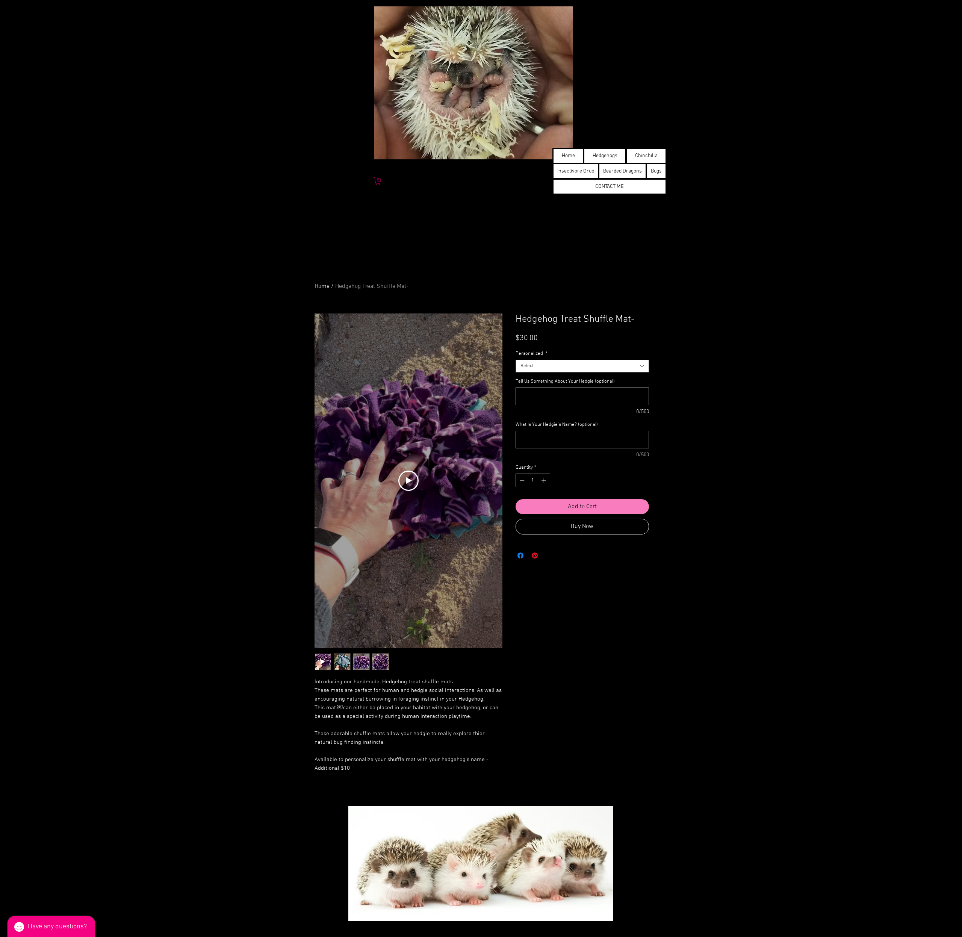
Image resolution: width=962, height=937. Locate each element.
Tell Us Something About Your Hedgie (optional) (565, 381)
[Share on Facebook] (520, 555)
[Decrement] (521, 480)
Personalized (532, 354)
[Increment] (544, 480)
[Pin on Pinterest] (534, 555)
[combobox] (582, 366)
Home (322, 286)
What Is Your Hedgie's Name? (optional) (557, 425)
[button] (378, 181)
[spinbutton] (532, 480)
